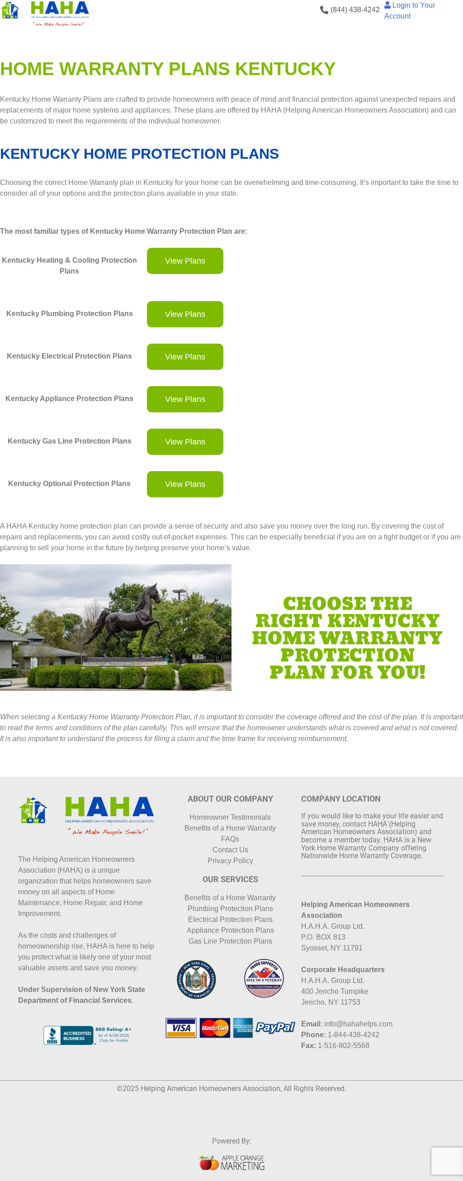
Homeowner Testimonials (230, 817)
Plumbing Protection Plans (230, 908)
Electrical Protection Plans (230, 919)
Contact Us (230, 850)
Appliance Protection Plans (230, 930)
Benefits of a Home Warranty (230, 828)
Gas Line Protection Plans (230, 941)
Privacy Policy (230, 860)
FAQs (230, 839)
